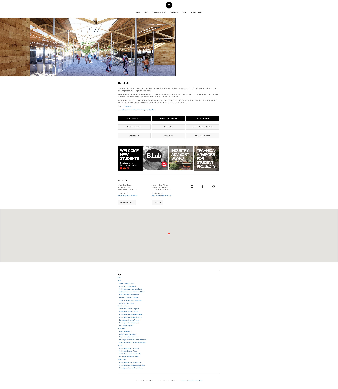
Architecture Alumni (203, 118)
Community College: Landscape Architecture (132, 342)
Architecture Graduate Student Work (130, 362)
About (146, 12)
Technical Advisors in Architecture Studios (132, 292)
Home (138, 12)
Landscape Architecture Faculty (129, 357)
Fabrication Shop (134, 136)
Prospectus (127, 106)
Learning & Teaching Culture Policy (202, 127)
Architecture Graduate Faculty (128, 351)
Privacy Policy (199, 380)
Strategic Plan (168, 127)
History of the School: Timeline (128, 297)
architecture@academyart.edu (128, 195)
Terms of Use (191, 380)
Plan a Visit (157, 202)
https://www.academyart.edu (161, 195)
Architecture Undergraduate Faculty (130, 354)
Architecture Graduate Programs (129, 309)
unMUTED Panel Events (202, 136)
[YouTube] (213, 186)
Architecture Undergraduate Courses (130, 317)
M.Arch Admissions (125, 331)
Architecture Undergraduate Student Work (132, 365)
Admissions (174, 12)
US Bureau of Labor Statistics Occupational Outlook (138, 110)
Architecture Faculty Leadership (129, 348)
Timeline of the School (134, 127)
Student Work (196, 12)
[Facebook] (202, 186)
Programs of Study (159, 12)
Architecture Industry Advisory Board (130, 289)
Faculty (185, 12)
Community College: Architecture (129, 337)
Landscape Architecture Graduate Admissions (133, 340)
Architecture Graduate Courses (128, 311)
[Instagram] (191, 186)
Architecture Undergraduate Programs (130, 314)
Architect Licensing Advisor (168, 118)
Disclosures (184, 380)
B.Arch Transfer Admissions (127, 334)
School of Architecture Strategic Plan (130, 300)
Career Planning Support (134, 118)
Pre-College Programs (126, 326)
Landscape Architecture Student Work (130, 368)
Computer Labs (168, 136)
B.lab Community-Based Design (129, 295)
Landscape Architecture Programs (129, 320)
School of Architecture (126, 202)
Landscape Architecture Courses (129, 323)
